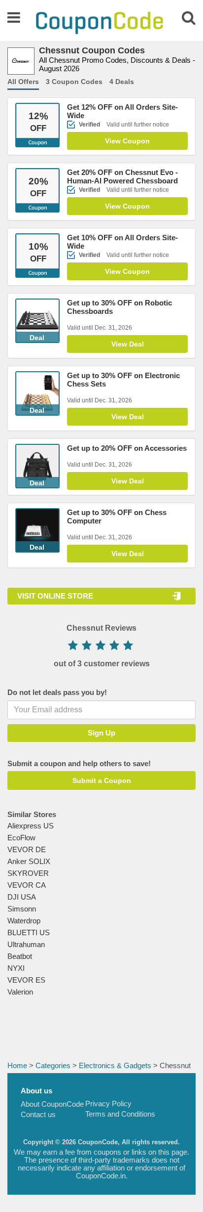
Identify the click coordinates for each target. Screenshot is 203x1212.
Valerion (20, 992)
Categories (52, 1065)
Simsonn (21, 909)
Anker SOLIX (28, 861)
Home (17, 1065)
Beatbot (19, 956)
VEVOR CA (26, 885)
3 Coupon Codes (74, 82)
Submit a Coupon (101, 780)
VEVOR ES (26, 980)
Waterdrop (23, 920)
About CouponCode (52, 1104)
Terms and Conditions (120, 1114)
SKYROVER (28, 873)
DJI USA (21, 897)
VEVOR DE (26, 849)
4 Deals (121, 82)
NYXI (16, 968)
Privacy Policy (108, 1103)
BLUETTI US (28, 932)
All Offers (23, 82)
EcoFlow (21, 837)
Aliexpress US (30, 826)
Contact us (38, 1114)
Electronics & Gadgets (115, 1065)
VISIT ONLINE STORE (55, 596)
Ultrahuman (26, 944)
